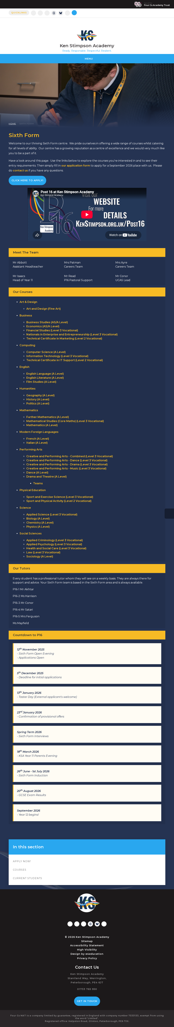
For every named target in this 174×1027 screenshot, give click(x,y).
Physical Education (33, 490)
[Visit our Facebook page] (40, 13)
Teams (38, 483)
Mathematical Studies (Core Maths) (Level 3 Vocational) (65, 421)
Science (25, 507)
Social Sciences (31, 533)
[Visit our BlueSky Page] (60, 13)
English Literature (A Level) (45, 377)
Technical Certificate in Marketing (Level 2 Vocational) (64, 338)
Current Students (27, 878)
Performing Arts (31, 449)
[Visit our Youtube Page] (67, 13)
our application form (75, 165)
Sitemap (87, 941)
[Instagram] (33, 13)
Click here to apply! (27, 180)
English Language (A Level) (45, 373)
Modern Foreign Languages (39, 432)
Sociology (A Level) (39, 556)
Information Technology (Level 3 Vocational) (57, 356)
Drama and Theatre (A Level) (46, 476)
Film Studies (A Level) (41, 381)
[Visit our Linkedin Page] (47, 13)
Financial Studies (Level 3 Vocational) (52, 330)
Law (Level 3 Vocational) (43, 552)
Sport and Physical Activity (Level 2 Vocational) (58, 501)
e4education (94, 953)
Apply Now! (22, 861)
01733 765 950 (87, 989)
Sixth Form (26, 123)
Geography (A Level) (40, 395)
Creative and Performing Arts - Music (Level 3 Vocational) (66, 468)
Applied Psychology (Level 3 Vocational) (54, 544)
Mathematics (29, 410)
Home (12, 123)
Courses (19, 869)
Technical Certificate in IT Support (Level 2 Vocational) (64, 360)
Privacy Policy (87, 958)
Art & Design (28, 302)
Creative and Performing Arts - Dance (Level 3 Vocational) (66, 460)
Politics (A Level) (37, 403)
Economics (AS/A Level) (42, 326)
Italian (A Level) (37, 442)
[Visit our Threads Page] (53, 13)
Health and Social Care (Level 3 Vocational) (56, 548)
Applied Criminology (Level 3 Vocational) (54, 540)
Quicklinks (19, 12)
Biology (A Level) (38, 518)
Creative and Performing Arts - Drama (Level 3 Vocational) (67, 464)
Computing (27, 345)
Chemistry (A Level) (40, 522)
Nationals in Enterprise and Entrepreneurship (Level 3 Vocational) (72, 334)
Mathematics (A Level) (42, 425)
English (24, 367)
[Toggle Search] (74, 12)
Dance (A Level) (37, 472)
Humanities (28, 388)
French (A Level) (37, 438)
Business (26, 315)
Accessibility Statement (87, 945)
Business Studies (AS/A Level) (47, 322)
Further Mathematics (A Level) (47, 417)
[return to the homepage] (87, 35)
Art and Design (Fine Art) (43, 308)
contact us (20, 170)
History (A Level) (37, 399)
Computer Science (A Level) (46, 352)
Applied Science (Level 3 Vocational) (51, 514)
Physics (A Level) (38, 526)
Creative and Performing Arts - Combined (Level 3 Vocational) (69, 456)
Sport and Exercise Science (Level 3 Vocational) (59, 497)
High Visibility (87, 949)
